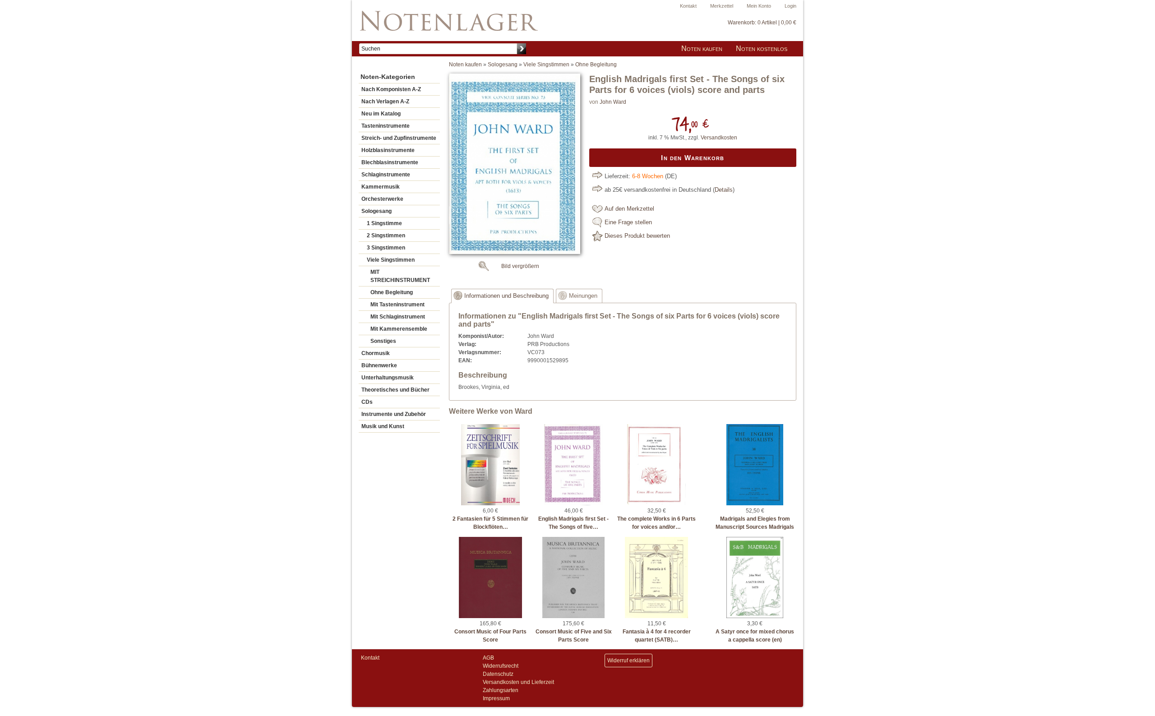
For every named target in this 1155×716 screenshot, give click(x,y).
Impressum (496, 698)
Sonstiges (383, 341)
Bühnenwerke (379, 365)
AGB (488, 658)
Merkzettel (721, 6)
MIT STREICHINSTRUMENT (400, 276)
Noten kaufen (701, 48)
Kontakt (688, 6)
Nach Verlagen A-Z (385, 101)
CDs (367, 402)
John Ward (613, 102)
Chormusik (375, 353)
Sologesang (376, 211)
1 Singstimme (384, 223)
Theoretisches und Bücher (395, 390)
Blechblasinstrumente (389, 162)
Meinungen (583, 296)
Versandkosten (719, 137)
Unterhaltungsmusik (387, 377)
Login (790, 6)
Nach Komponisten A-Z (391, 89)
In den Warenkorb (692, 158)
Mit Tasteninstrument (397, 304)
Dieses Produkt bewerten (637, 236)
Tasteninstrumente (385, 126)
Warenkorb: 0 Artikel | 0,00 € (762, 22)
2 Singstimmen (386, 235)
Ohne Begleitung (391, 292)
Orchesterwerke (382, 199)
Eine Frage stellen (628, 222)
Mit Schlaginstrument (397, 317)
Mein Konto (759, 6)
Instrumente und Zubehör (393, 414)
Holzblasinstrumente (388, 150)
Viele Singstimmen (391, 260)
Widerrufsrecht (500, 666)
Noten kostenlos (761, 48)
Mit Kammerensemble (398, 329)
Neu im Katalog (381, 114)
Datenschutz (498, 674)
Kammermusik (380, 187)
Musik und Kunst (382, 426)
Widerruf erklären (628, 660)
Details (724, 190)
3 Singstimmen (386, 248)
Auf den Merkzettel (629, 209)
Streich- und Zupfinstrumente (398, 138)
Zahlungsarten (500, 690)
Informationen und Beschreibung (506, 296)
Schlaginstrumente (385, 174)
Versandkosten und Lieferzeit (518, 682)
